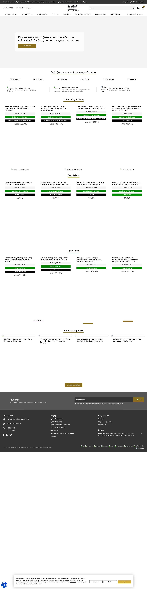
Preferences (96, 581)
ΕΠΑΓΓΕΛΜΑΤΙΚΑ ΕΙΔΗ (82, 14)
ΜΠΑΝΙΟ (55, 14)
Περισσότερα (27, 45)
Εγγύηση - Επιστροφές (57, 427)
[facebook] (3, 435)
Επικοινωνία (140, 2)
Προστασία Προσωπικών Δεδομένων (62, 433)
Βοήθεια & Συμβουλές (105, 422)
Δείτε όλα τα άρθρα (73, 385)
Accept (124, 581)
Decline (110, 581)
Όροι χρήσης (54, 430)
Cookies (53, 436)
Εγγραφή (138, 399)
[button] (134, 8)
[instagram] (7, 435)
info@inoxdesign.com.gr (26, 8)
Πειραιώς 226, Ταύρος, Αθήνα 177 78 (18, 419)
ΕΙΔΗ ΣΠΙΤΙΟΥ (100, 14)
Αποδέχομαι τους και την (100, 403)
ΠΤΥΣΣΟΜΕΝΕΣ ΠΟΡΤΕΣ (133, 14)
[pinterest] (11, 435)
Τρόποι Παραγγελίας (57, 419)
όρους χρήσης (92, 403)
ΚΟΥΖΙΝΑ (66, 14)
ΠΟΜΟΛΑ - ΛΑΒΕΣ (10, 14)
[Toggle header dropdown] (138, 8)
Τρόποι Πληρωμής (56, 422)
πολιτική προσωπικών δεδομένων (112, 403)
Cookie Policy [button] (73, 582)
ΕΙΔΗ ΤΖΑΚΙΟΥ (115, 14)
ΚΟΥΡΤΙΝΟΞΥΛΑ (26, 14)
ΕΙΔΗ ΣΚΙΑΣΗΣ (42, 14)
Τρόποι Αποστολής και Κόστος (60, 425)
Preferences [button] (38, 583)
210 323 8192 (10, 8)
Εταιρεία (125, 2)
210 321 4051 (11, 430)
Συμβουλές (132, 2)
